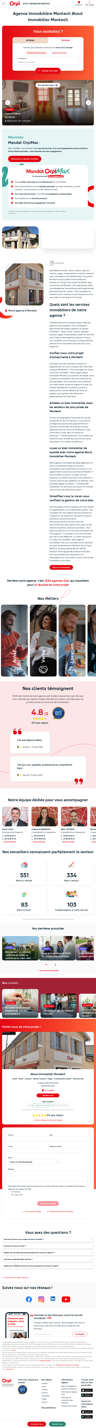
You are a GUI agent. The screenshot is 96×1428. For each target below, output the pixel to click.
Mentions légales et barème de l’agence (68, 1387)
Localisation (22, 58)
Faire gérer (46, 1396)
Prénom (10, 1135)
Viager (44, 1399)
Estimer (45, 1393)
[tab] (30, 40)
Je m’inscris (80, 1334)
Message (11, 1169)
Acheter (45, 1383)
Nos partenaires (49, 1408)
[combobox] (18, 62)
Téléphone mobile (55, 1146)
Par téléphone (16, 1192)
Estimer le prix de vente (36, 53)
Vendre (44, 1390)
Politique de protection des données (67, 1400)
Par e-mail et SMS (17, 1195)
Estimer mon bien (50, 71)
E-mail (10, 1146)
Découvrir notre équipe (61, 567)
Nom (51, 1135)
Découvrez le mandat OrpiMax (24, 159)
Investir (44, 1402)
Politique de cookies (69, 1406)
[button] (29, 1105)
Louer (44, 1386)
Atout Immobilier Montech (36, 4)
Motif (10, 1158)
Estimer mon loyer (59, 53)
